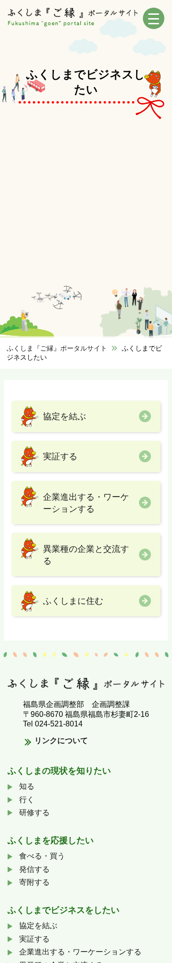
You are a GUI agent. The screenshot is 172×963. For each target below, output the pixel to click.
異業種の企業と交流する (86, 555)
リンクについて (61, 740)
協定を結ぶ (64, 416)
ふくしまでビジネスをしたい (63, 910)
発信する (34, 869)
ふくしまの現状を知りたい (59, 771)
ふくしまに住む (73, 601)
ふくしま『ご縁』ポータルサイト (57, 348)
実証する (60, 456)
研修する (34, 812)
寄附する (34, 882)
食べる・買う (42, 856)
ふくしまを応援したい (51, 840)
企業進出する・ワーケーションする (86, 503)
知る (26, 786)
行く (26, 800)
